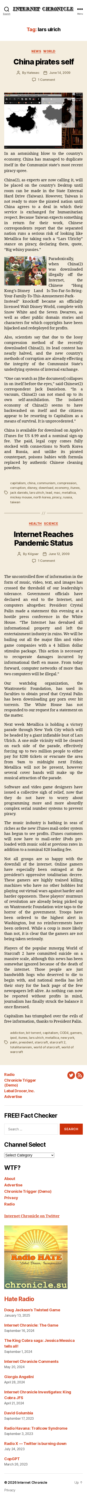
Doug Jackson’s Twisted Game (32, 1310)
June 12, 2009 (59, 554)
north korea (41, 497)
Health (35, 523)
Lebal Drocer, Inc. (19, 1091)
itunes (74, 488)
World (49, 51)
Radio (9, 1074)
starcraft (41, 1042)
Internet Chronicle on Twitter (32, 1216)
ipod (13, 1038)
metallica (69, 493)
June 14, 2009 (59, 73)
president (26, 1042)
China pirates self (43, 61)
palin (13, 1042)
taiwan (15, 502)
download (46, 488)
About (9, 1178)
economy (62, 488)
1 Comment (46, 80)
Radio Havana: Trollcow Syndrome (35, 1428)
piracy (56, 497)
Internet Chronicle (32, 1482)
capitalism (18, 483)
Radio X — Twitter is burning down (35, 1443)
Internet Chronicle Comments (31, 1361)
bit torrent (33, 1033)
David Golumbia (18, 1413)
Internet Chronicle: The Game (31, 1325)
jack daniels (19, 493)
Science (51, 523)
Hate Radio (19, 1299)
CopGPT (12, 1459)
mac (57, 493)
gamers (76, 1033)
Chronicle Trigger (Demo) (28, 1191)
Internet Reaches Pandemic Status (43, 539)
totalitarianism (21, 1047)
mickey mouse (21, 497)
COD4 (64, 1033)
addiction (17, 1033)
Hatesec (33, 73)
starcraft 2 (57, 1042)
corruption (18, 488)
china (31, 483)
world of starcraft (47, 1047)
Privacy (11, 1198)
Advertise (13, 1096)
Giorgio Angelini (19, 1377)
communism (46, 483)
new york (67, 1038)
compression (66, 483)
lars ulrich (36, 493)
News (36, 51)
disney (32, 488)
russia (67, 497)
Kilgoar (33, 554)
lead (49, 493)
